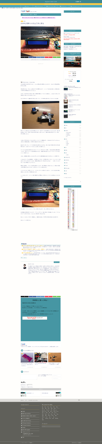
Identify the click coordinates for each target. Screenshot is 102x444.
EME (73, 150)
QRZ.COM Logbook (39, 6)
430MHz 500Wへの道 (51, 6)
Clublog (27, 6)
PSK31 (73, 143)
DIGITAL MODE (45, 411)
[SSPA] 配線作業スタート (28, 252)
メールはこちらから (67, 177)
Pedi (52, 414)
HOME (23, 411)
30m (43, 408)
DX (73, 147)
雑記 (72, 173)
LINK (23, 437)
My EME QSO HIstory (26, 420)
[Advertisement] (41, 72)
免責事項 (31, 442)
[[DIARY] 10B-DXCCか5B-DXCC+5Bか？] (66, 102)
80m (52, 408)
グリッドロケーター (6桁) (69, 79)
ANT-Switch (73, 132)
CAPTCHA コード (24, 384)
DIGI (73, 139)
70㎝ (49, 408)
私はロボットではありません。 (28, 386)
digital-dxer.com (51, 1)
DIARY (73, 130)
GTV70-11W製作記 (26, 418)
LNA (43, 414)
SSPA (22, 21)
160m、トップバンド (57, 408)
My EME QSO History (76, 6)
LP (49, 414)
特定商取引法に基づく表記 (28, 433)
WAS (56, 415)
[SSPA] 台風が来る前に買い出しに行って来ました (33, 245)
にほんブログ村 (33, 11)
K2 (73, 136)
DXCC (52, 411)
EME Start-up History (26, 413)
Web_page (72, 168)
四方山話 (47, 418)
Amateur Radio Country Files (69, 37)
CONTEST (73, 135)
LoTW (46, 414)
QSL (73, 152)
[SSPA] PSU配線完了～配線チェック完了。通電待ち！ (34, 249)
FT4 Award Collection (26, 425)
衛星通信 (57, 418)
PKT (55, 414)
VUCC (53, 415)
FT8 (73, 142)
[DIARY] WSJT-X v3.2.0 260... (75, 95)
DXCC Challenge (56, 411)
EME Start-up (63, 6)
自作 (53, 418)
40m (46, 408)
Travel (72, 165)
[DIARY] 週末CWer (72, 114)
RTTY (46, 415)
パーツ (43, 418)
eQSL (73, 154)
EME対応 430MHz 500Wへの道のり (29, 415)
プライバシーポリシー (25, 442)
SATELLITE (72, 157)
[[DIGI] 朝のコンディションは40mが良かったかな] (66, 111)
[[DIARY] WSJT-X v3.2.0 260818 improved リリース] (66, 97)
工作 (72, 170)
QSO (43, 415)
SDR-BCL (72, 160)
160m (73, 125)
